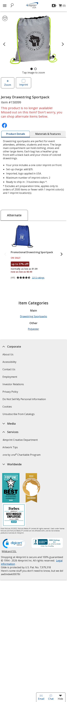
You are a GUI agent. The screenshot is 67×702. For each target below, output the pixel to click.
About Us (7, 354)
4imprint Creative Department (20, 440)
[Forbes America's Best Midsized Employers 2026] (14, 515)
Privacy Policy (10, 392)
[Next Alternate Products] (62, 254)
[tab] (15, 134)
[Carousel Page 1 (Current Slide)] (31, 69)
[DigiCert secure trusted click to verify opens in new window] (14, 544)
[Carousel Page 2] (35, 69)
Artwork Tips (10, 447)
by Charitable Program (21, 454)
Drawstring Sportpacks (33, 316)
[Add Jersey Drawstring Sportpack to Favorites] (5, 18)
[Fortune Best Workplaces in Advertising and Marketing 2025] (11, 488)
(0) (62, 6)
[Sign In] (54, 5)
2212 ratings (38, 278)
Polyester (33, 329)
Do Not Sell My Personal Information (24, 400)
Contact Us (8, 369)
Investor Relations (13, 385)
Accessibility (9, 362)
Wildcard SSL (9, 552)
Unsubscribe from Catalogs (18, 415)
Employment (9, 376)
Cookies (7, 407)
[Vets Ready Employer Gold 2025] (31, 488)
